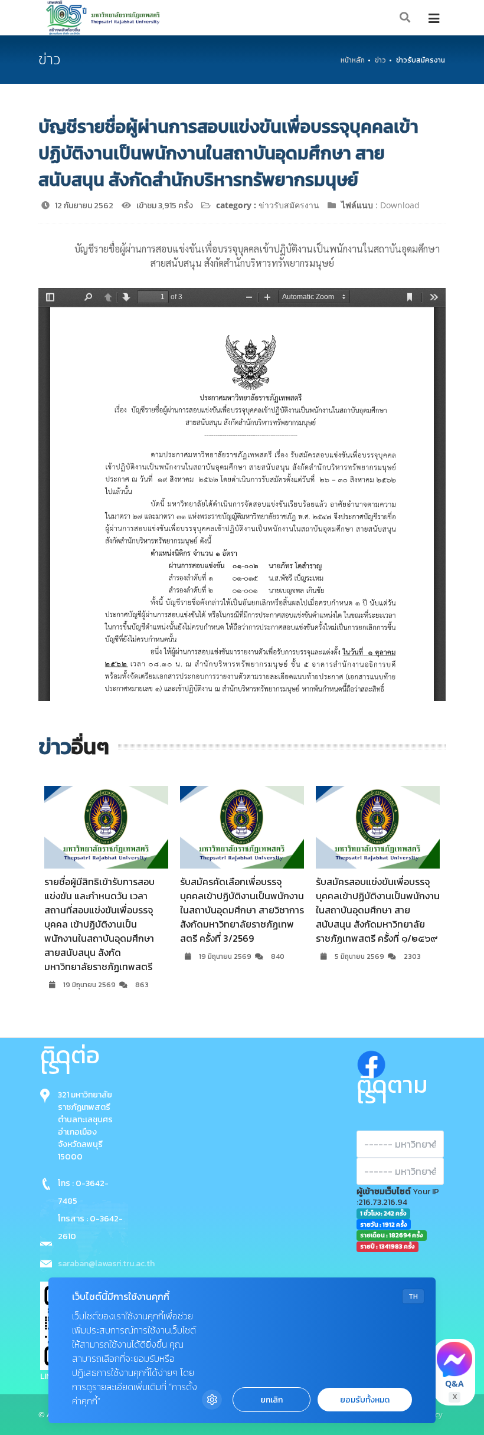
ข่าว (380, 60)
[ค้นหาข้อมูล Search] (405, 18)
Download (400, 205)
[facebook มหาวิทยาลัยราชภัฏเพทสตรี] (371, 1061)
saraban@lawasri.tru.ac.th (106, 1263)
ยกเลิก (271, 1400)
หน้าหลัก (353, 60)
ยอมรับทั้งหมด (365, 1400)
